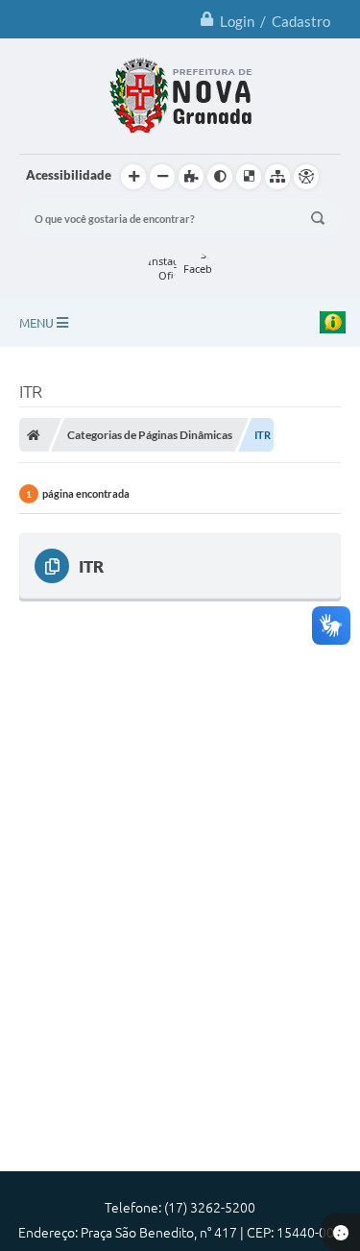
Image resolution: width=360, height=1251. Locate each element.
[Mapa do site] (277, 176)
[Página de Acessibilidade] (306, 176)
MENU (38, 323)
